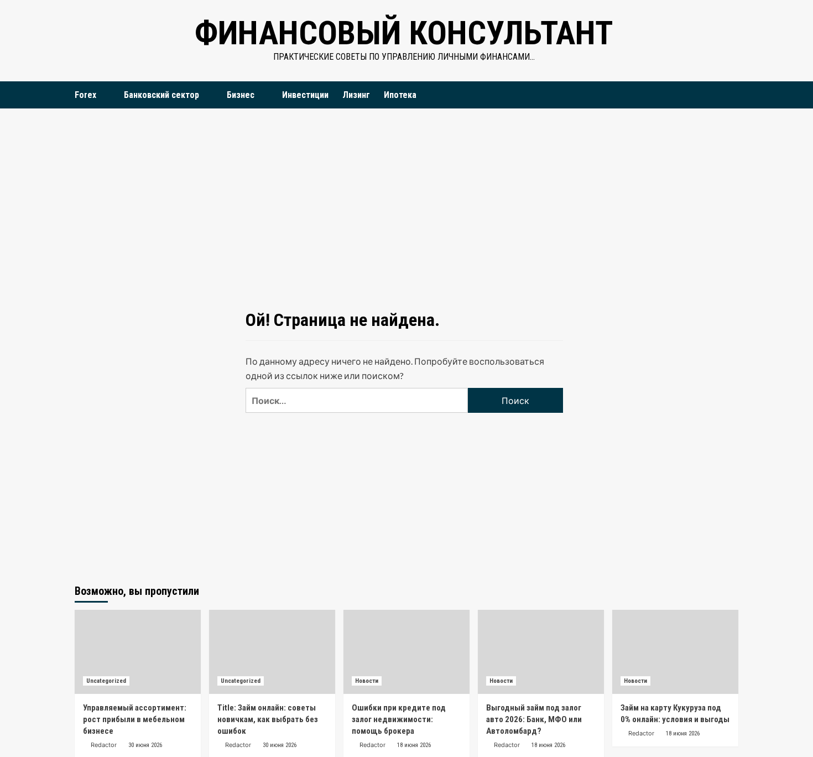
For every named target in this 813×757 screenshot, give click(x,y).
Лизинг (356, 95)
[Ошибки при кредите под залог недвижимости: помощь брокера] (406, 652)
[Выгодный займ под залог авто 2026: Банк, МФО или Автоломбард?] (541, 652)
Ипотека (400, 95)
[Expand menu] (103, 95)
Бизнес (240, 95)
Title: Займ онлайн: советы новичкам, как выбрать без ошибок (267, 719)
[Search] (731, 95)
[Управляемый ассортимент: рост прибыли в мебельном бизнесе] (138, 652)
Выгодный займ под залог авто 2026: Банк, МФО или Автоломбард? (534, 719)
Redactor (104, 745)
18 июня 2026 (414, 745)
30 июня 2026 (145, 745)
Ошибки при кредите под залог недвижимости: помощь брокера (399, 719)
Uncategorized (106, 681)
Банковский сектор (161, 95)
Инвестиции (305, 95)
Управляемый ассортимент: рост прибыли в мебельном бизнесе (134, 719)
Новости (366, 681)
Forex (85, 95)
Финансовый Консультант (404, 33)
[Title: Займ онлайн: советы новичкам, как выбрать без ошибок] (272, 652)
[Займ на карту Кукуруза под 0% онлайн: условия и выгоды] (675, 652)
